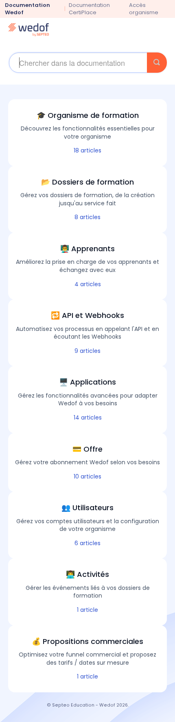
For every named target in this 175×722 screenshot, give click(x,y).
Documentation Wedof (27, 8)
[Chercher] (156, 62)
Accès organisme (143, 9)
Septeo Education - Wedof (83, 705)
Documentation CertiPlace (89, 8)
